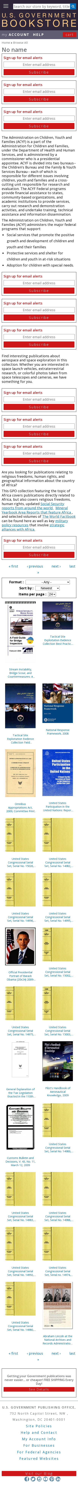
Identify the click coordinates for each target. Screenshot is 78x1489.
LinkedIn (58, 1479)
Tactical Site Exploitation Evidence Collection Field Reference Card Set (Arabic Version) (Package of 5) (20, 738)
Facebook (26, 1479)
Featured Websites (39, 1458)
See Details (39, 1389)
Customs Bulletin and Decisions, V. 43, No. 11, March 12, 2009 (20, 1161)
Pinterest (51, 1479)
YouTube (45, 1479)
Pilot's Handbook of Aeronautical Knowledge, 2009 (57, 1091)
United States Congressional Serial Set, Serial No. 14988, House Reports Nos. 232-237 (57, 1216)
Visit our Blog (39, 1473)
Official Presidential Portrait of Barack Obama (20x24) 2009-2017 (20, 975)
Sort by (26, 588)
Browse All (20, 42)
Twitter (33, 1479)
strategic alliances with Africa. (33, 527)
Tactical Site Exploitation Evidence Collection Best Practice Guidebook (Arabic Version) (58, 640)
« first (13, 566)
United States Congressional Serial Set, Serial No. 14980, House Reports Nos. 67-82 (20, 1326)
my (16, 34)
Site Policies (39, 1426)
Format (16, 582)
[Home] (39, 25)
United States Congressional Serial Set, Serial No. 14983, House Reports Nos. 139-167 (20, 1216)
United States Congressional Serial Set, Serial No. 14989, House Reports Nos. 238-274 (57, 1147)
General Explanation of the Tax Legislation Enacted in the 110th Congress (20, 1092)
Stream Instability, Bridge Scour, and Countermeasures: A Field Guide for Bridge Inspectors (20, 673)
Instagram (39, 1479)
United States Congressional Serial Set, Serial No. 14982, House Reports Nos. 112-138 (57, 862)
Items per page (32, 594)
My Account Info (39, 1439)
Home (6, 42)
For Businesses (39, 1445)
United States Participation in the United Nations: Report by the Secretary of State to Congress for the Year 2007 (57, 806)
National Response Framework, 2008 (57, 731)
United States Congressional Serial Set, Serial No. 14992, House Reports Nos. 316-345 (20, 1271)
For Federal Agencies (39, 1452)
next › (56, 566)
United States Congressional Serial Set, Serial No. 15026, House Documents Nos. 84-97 (20, 862)
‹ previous (35, 566)
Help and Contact (39, 1432)
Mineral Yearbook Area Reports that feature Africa (37, 510)
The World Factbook (59, 516)
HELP (38, 34)
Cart (70, 34)
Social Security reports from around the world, (33, 505)
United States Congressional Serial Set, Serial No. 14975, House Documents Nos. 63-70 (20, 1030)
